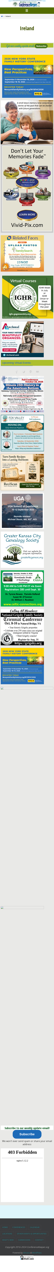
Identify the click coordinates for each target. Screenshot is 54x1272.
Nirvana (26, 1252)
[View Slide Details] (27, 76)
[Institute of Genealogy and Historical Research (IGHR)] (27, 297)
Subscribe (41, 46)
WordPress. (37, 1252)
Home (5, 1227)
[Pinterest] (30, 371)
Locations (7, 1233)
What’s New (8, 1240)
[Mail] (37, 371)
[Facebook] (16, 371)
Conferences (18, 1227)
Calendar (34, 1227)
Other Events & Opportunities (32, 1233)
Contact (39, 1240)
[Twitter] (23, 371)
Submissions (24, 1240)
